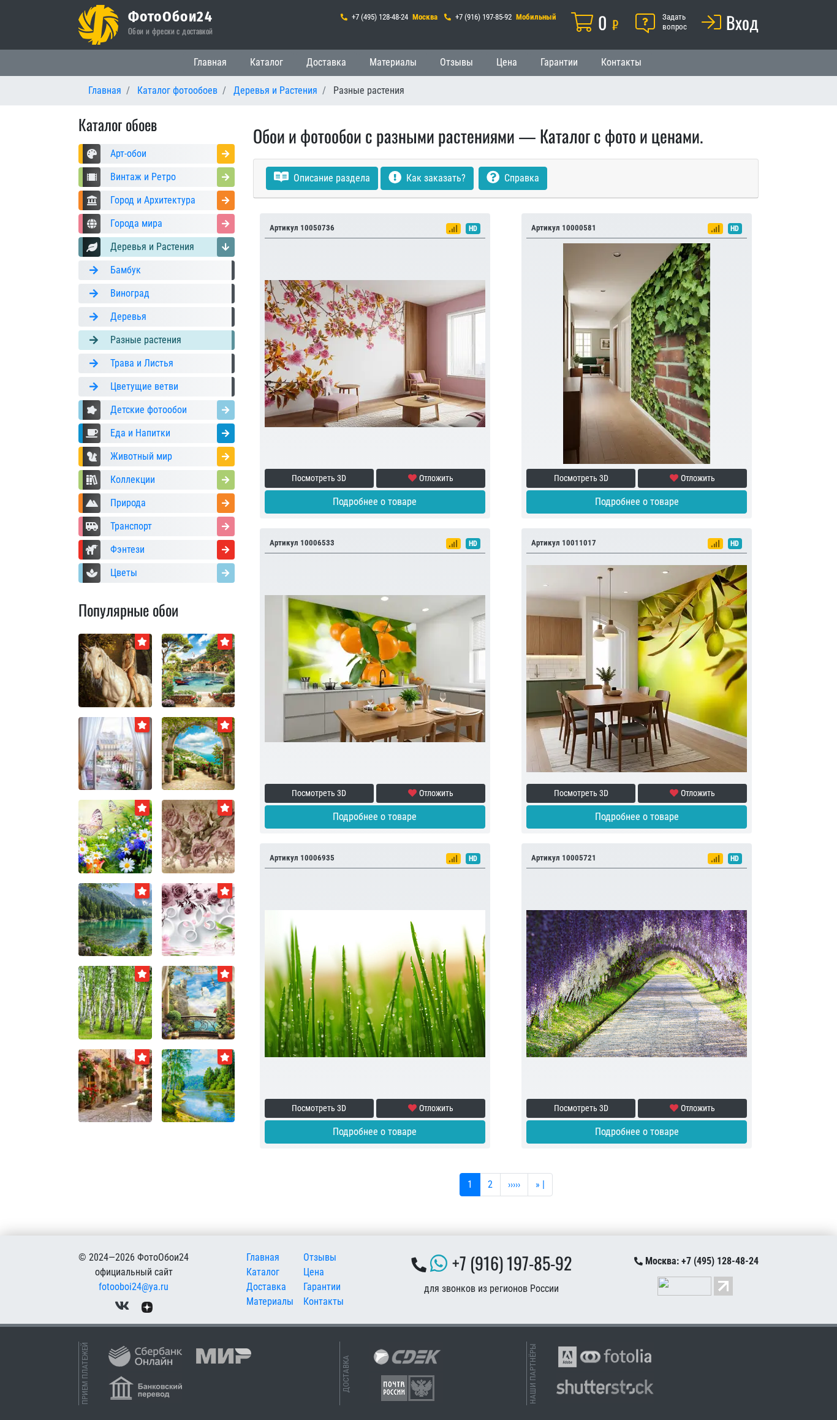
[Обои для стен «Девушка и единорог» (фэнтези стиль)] (115, 669)
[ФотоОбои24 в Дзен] (147, 1306)
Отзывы (456, 62)
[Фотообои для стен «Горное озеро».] (115, 919)
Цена (506, 62)
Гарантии (559, 62)
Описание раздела (330, 178)
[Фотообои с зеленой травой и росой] (375, 983)
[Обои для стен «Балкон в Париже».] (115, 753)
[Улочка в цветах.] (115, 1085)
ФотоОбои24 (170, 16)
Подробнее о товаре (375, 501)
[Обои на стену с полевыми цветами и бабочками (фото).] (115, 835)
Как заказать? (435, 178)
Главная (210, 62)
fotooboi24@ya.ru (134, 1287)
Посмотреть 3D (319, 478)
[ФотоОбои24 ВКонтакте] (122, 1306)
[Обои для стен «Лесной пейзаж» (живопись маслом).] (198, 1085)
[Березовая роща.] (115, 1002)
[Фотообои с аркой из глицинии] (636, 983)
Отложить (436, 478)
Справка (520, 178)
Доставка (326, 62)
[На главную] (98, 25)
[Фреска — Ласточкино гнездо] (198, 1002)
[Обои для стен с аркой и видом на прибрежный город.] (198, 753)
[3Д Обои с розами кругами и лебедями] (198, 919)
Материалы (393, 62)
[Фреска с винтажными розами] (198, 835)
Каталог (266, 62)
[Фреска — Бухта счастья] (198, 669)
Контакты (621, 62)
